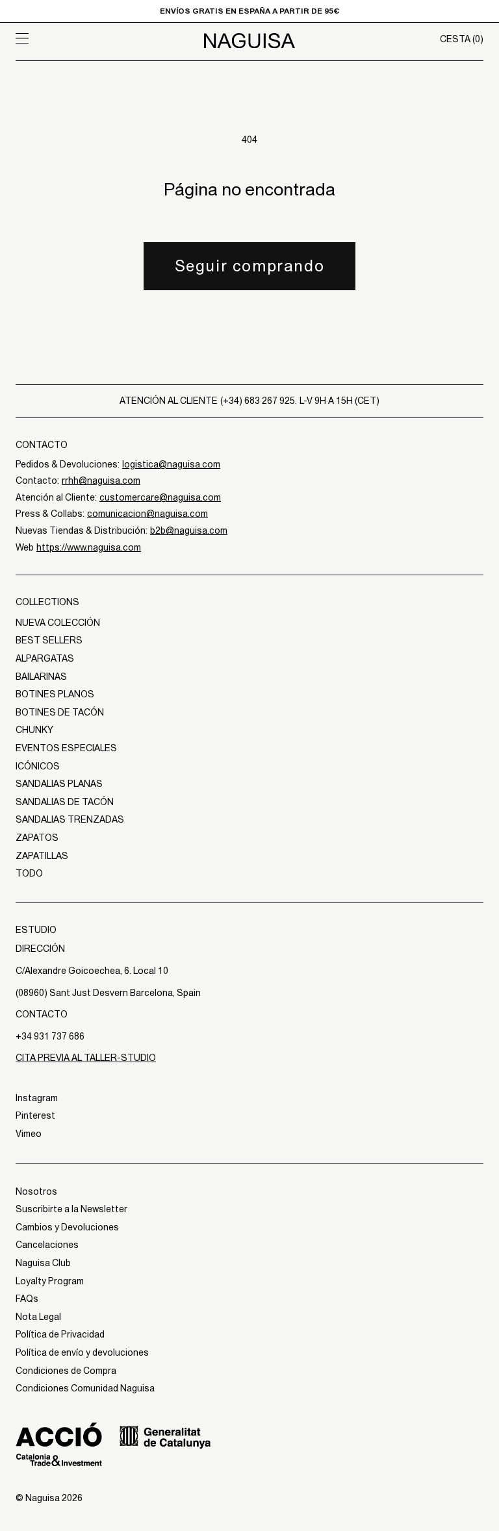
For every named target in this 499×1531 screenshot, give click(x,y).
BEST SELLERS (49, 640)
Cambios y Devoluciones (67, 1227)
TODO (29, 873)
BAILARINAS (41, 676)
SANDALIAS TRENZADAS (70, 819)
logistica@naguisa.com (171, 464)
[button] (74, 38)
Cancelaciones (47, 1244)
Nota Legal (38, 1317)
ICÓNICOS (38, 766)
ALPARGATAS (45, 658)
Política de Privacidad (60, 1334)
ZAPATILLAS (42, 856)
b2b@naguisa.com (188, 530)
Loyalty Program (50, 1281)
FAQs (27, 1298)
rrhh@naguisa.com (101, 480)
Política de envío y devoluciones (82, 1352)
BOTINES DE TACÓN (60, 712)
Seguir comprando (250, 265)
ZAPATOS (37, 837)
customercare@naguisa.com (160, 497)
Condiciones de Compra (66, 1370)
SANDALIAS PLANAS (59, 783)
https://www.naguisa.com (88, 547)
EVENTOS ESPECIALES (66, 748)
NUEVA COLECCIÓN (58, 622)
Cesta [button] (461, 39)
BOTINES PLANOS (55, 694)
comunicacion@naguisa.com (147, 513)
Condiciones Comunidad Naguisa (85, 1388)
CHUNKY (34, 730)
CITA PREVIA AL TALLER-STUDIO (86, 1057)
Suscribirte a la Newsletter (71, 1209)
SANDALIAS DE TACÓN (65, 802)
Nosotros (36, 1191)
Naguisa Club (43, 1263)
